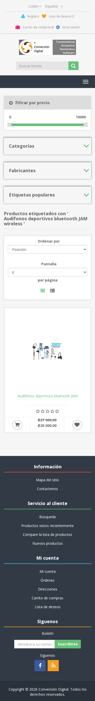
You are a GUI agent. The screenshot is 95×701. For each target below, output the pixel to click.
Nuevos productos (47, 543)
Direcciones (47, 589)
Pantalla (48, 263)
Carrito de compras (47, 598)
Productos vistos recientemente (47, 525)
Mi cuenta (48, 571)
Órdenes (47, 580)
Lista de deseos (48, 606)
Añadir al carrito (17, 425)
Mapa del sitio (47, 479)
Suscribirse (68, 644)
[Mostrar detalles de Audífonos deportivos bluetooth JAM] (47, 351)
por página (48, 280)
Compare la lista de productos (47, 534)
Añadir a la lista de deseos (77, 425)
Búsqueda (47, 516)
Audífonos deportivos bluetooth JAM (48, 396)
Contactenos (47, 488)
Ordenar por (49, 241)
